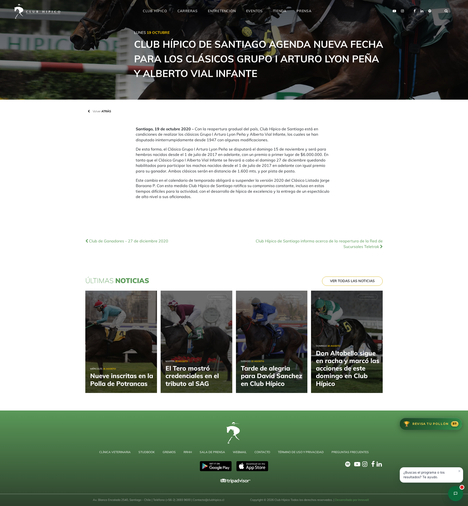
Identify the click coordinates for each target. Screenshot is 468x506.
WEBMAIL (240, 452)
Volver (101, 111)
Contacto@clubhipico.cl (208, 500)
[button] (431, 475)
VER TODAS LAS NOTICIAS (352, 281)
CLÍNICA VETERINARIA (115, 452)
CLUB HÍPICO (155, 11)
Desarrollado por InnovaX (352, 500)
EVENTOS (254, 11)
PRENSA (304, 11)
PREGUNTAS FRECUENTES (350, 452)
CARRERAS (187, 11)
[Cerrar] (459, 471)
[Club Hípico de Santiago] (455, 493)
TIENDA (279, 11)
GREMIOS (169, 452)
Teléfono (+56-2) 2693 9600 (172, 500)
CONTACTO (262, 452)
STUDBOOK (146, 452)
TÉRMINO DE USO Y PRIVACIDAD (301, 452)
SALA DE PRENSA (212, 452)
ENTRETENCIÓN (222, 11)
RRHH (188, 452)
